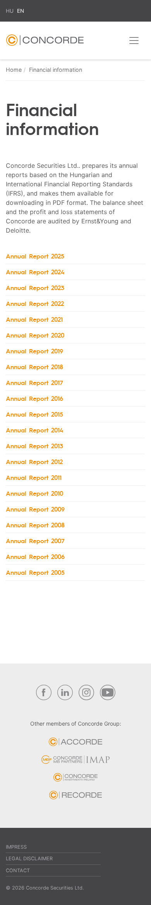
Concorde (45, 42)
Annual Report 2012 (34, 462)
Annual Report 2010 (34, 493)
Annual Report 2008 (35, 525)
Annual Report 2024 (35, 272)
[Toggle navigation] (134, 40)
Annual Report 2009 (35, 509)
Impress (16, 847)
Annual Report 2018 (34, 367)
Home (14, 69)
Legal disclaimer (29, 858)
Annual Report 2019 (34, 351)
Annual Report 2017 (34, 382)
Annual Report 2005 (35, 572)
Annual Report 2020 (35, 335)
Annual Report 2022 (35, 303)
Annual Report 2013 (34, 446)
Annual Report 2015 (34, 414)
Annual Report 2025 (35, 256)
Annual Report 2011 (34, 477)
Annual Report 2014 (34, 430)
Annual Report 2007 (35, 541)
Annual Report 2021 (34, 319)
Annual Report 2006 (35, 556)
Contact (18, 870)
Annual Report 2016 (34, 398)
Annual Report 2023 (35, 288)
